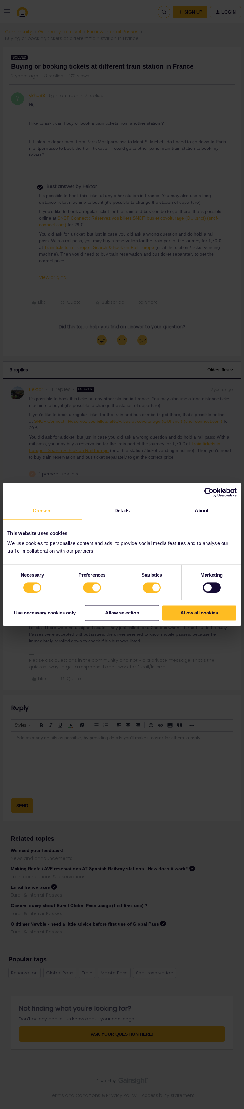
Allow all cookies (199, 613)
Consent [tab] (42, 510)
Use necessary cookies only (45, 613)
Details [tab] (122, 510)
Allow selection (122, 613)
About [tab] (202, 510)
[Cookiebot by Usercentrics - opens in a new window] (209, 492)
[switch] (92, 587)
